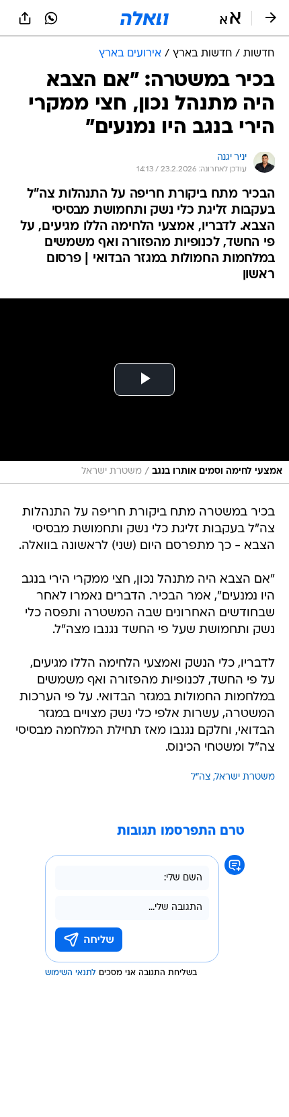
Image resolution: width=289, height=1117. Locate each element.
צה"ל (201, 777)
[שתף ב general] (24, 18)
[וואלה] (144, 18)
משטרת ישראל (245, 777)
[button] (230, 18)
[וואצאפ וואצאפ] (51, 18)
